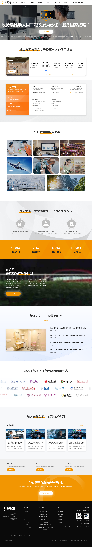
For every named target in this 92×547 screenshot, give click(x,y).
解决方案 (15, 2)
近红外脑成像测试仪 (28, 516)
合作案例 (10, 425)
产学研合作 (60, 511)
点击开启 (13, 293)
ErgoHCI (61, 36)
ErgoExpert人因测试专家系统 (39, 92)
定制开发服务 (61, 514)
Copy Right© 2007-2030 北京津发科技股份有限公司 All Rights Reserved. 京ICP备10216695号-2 (70, 540)
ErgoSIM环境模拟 (43, 514)
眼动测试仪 (26, 519)
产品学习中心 (31, 535)
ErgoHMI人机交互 (43, 519)
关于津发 (46, 31)
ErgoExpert (73, 36)
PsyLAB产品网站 (22, 535)
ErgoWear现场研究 (43, 522)
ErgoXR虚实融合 (43, 511)
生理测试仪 (26, 511)
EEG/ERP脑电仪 (36, 105)
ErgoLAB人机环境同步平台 (45, 524)
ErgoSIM (29, 36)
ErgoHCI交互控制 (43, 516)
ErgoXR (7, 36)
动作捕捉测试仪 (27, 522)
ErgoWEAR (18, 36)
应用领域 (40, 2)
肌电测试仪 (26, 524)
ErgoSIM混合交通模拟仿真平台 (77, 92)
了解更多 (12, 71)
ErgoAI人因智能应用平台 (57, 92)
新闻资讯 (57, 2)
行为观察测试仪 (27, 529)
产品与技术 (23, 2)
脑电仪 (25, 514)
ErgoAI (85, 36)
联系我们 (46, 493)
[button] (68, 330)
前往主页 (12, 110)
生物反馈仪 (55, 108)
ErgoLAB (40, 36)
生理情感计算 (55, 105)
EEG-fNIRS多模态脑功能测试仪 (39, 110)
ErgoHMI (51, 36)
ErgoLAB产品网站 (12, 535)
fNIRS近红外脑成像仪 (37, 108)
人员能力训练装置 (28, 527)
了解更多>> (46, 320)
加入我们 (60, 522)
